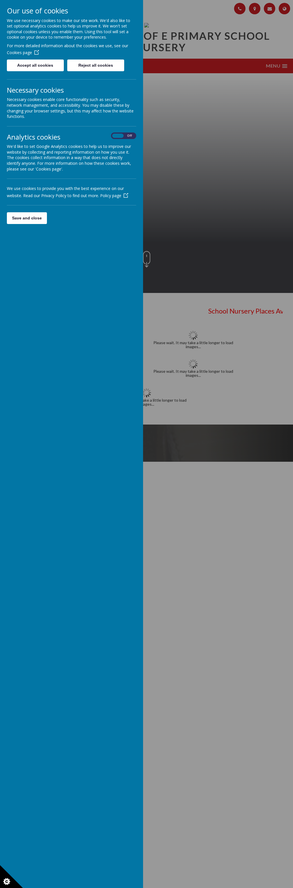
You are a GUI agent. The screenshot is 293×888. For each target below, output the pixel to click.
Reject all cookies (95, 65)
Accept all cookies (35, 65)
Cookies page (19, 52)
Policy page (110, 195)
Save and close (27, 218)
